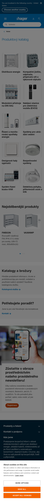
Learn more (19, 475)
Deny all (22, 489)
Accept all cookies (22, 495)
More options (22, 483)
